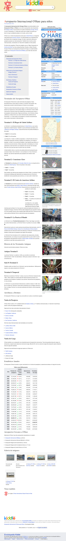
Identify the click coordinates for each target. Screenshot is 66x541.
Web (30, 10)
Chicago (53, 65)
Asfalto (58, 102)
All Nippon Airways (14, 129)
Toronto (7, 330)
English (38, 10)
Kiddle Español (7, 539)
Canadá (11, 330)
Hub (42, 81)
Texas (10, 318)
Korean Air (20, 229)
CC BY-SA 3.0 (25, 536)
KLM (9, 229)
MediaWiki (45, 537)
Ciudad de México (9, 332)
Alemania (12, 335)
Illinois (56, 142)
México (11, 328)
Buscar (52, 7)
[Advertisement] (33, 15)
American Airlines (56, 81)
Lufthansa (6, 129)
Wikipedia (26, 537)
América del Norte (8, 47)
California (14, 313)
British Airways (13, 229)
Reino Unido (12, 325)
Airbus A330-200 (51, 464)
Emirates (31, 238)
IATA (42, 59)
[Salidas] (47, 150)
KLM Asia (28, 465)
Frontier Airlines (56, 87)
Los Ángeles (8, 313)
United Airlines (55, 83)
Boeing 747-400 (31, 464)
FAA (51, 143)
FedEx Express (8, 351)
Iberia (18, 185)
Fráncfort (7, 335)
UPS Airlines (8, 353)
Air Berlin (50, 465)
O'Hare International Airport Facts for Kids (22, 493)
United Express (12, 164)
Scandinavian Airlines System (30, 229)
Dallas (6, 318)
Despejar (50, 7)
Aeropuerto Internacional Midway (18, 50)
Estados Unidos (9, 29)
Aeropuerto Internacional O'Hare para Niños (14, 524)
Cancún (7, 328)
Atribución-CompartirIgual (28, 522)
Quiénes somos (20, 539)
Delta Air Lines (27, 163)
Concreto (59, 105)
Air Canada (20, 163)
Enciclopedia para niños (9, 23)
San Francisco (8, 320)
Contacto (37, 539)
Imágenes (34, 10)
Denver (7, 315)
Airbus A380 (25, 238)
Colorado (11, 315)
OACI (48, 59)
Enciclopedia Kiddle (27, 520)
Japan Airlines (23, 185)
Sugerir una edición (42, 527)
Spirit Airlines (55, 89)
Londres (7, 325)
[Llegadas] (46, 152)
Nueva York (8, 311)
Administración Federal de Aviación (53, 154)
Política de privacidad (29, 539)
